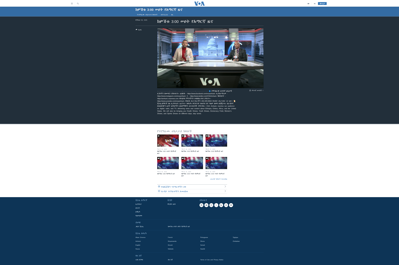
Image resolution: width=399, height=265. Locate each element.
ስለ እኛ (170, 260)
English (137, 245)
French (170, 237)
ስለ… (172, 15)
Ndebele (170, 249)
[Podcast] (226, 205)
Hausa (137, 249)
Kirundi (170, 245)
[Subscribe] (231, 205)
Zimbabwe (236, 241)
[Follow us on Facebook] (201, 205)
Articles (164, 15)
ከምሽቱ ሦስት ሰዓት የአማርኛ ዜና (179, 226)
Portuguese (204, 237)
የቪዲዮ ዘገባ (171, 204)
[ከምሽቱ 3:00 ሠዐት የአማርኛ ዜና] (168, 140)
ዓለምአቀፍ (138, 216)
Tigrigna (235, 237)
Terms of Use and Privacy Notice (211, 260)
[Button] (139, 30)
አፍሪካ (137, 208)
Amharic (138, 241)
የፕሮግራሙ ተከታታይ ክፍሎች (147, 15)
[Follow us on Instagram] (211, 205)
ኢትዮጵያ (138, 204)
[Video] (308, 3)
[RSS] (221, 205)
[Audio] (315, 3)
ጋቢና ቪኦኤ (139, 226)
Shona (202, 241)
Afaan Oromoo (140, 237)
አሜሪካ (137, 212)
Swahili (202, 249)
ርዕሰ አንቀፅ (139, 260)
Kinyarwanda (172, 241)
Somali (202, 245)
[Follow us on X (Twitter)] (216, 205)
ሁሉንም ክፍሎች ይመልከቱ (219, 179)
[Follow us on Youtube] (206, 205)
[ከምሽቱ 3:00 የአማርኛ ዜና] (192, 140)
